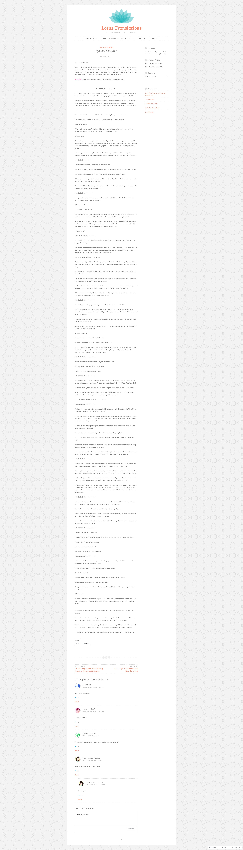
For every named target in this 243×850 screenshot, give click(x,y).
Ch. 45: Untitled (149, 112)
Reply (77, 702)
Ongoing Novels (92, 38)
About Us (142, 38)
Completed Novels (110, 38)
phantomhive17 (88, 709)
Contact (154, 38)
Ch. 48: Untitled (149, 99)
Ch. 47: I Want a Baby (151, 103)
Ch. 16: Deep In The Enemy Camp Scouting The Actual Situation (89, 669)
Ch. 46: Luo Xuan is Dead (152, 108)
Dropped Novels (127, 38)
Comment (131, 828)
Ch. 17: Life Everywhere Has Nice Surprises (126, 669)
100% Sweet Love (106, 47)
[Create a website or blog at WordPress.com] (121, 840)
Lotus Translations (121, 28)
